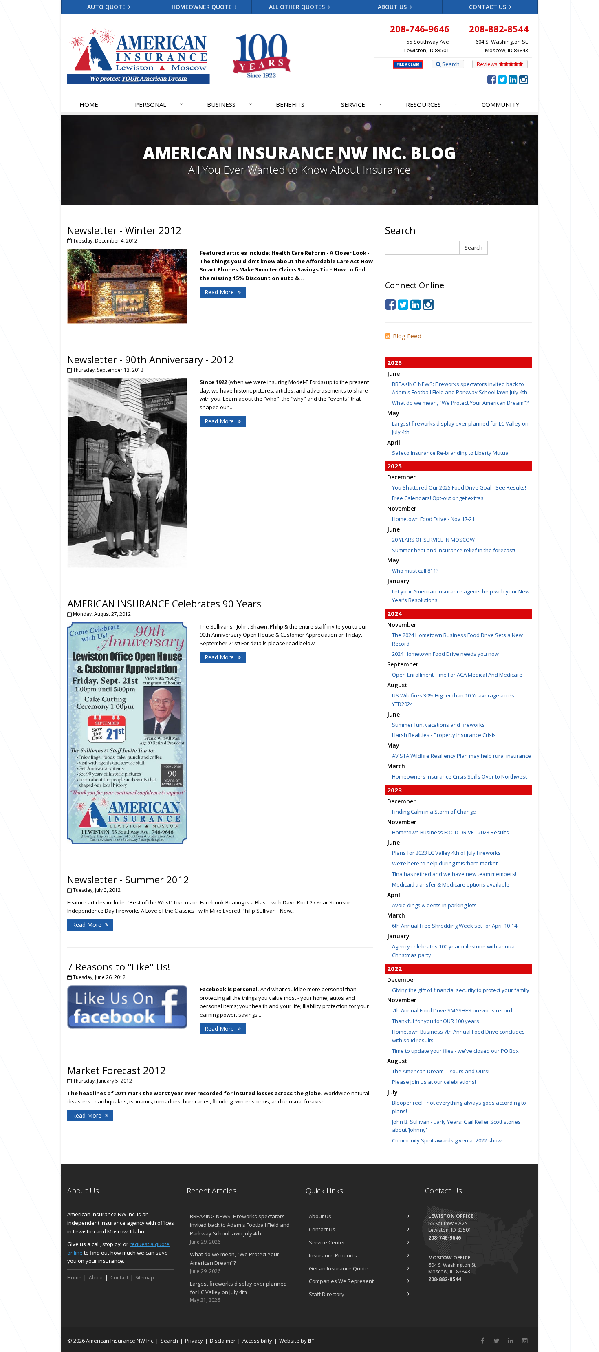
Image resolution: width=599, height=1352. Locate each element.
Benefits (290, 104)
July (392, 1092)
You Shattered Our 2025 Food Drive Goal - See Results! (459, 487)
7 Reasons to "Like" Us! (118, 966)
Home (88, 104)
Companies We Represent (341, 1281)
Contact (119, 1277)
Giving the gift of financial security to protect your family (460, 990)
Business (229, 104)
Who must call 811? (415, 570)
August (397, 685)
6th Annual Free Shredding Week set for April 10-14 (454, 925)
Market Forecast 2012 (116, 1070)
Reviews (488, 64)
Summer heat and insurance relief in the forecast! (453, 550)
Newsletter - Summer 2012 (128, 879)
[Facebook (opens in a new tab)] (491, 79)
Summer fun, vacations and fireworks (438, 724)
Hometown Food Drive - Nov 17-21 (433, 519)
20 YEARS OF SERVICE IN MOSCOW (433, 539)
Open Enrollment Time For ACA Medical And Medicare (457, 674)
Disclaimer (223, 1340)
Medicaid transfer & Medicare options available (450, 884)
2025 (394, 466)
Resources (432, 104)
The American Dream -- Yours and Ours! (440, 1071)
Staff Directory (326, 1294)
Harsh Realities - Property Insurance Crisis (444, 735)
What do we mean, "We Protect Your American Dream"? (460, 402)
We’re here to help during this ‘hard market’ (445, 863)
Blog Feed (407, 336)
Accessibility (257, 1340)
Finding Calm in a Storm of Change (434, 811)
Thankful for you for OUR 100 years (435, 1021)
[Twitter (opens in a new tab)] (502, 79)
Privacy (194, 1340)
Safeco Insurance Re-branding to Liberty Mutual (451, 453)
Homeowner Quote (202, 7)
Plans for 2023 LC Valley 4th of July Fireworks (446, 852)
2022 (394, 968)
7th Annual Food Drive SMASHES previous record (452, 1010)
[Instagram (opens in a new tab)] (523, 79)
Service (361, 104)
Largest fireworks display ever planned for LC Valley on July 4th (238, 1292)
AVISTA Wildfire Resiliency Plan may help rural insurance (461, 755)
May (393, 413)
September (402, 664)
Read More (220, 292)
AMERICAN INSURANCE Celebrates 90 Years (164, 603)
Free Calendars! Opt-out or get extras (438, 498)
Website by (297, 1340)
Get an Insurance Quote (338, 1268)
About (96, 1277)
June (393, 373)
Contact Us (488, 7)
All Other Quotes (297, 7)
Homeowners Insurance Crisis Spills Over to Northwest (459, 776)
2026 (394, 362)
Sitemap (144, 1277)
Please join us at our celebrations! (434, 1081)
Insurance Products (333, 1255)
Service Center (327, 1242)
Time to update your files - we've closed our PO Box (455, 1050)
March (396, 766)
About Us (393, 7)
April (393, 442)
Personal (159, 104)
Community (501, 104)
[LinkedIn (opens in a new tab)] (513, 79)
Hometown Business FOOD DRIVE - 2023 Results (450, 832)
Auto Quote (107, 7)
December (401, 477)
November (401, 508)
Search (450, 64)
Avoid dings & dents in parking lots (434, 905)
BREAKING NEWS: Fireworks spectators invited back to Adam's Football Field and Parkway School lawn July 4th (240, 1229)
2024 (394, 613)
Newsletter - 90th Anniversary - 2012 (150, 359)
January (398, 581)
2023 (394, 790)
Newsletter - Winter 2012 (124, 230)
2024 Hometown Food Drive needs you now (445, 653)
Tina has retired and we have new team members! (454, 874)
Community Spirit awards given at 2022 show (447, 1140)
